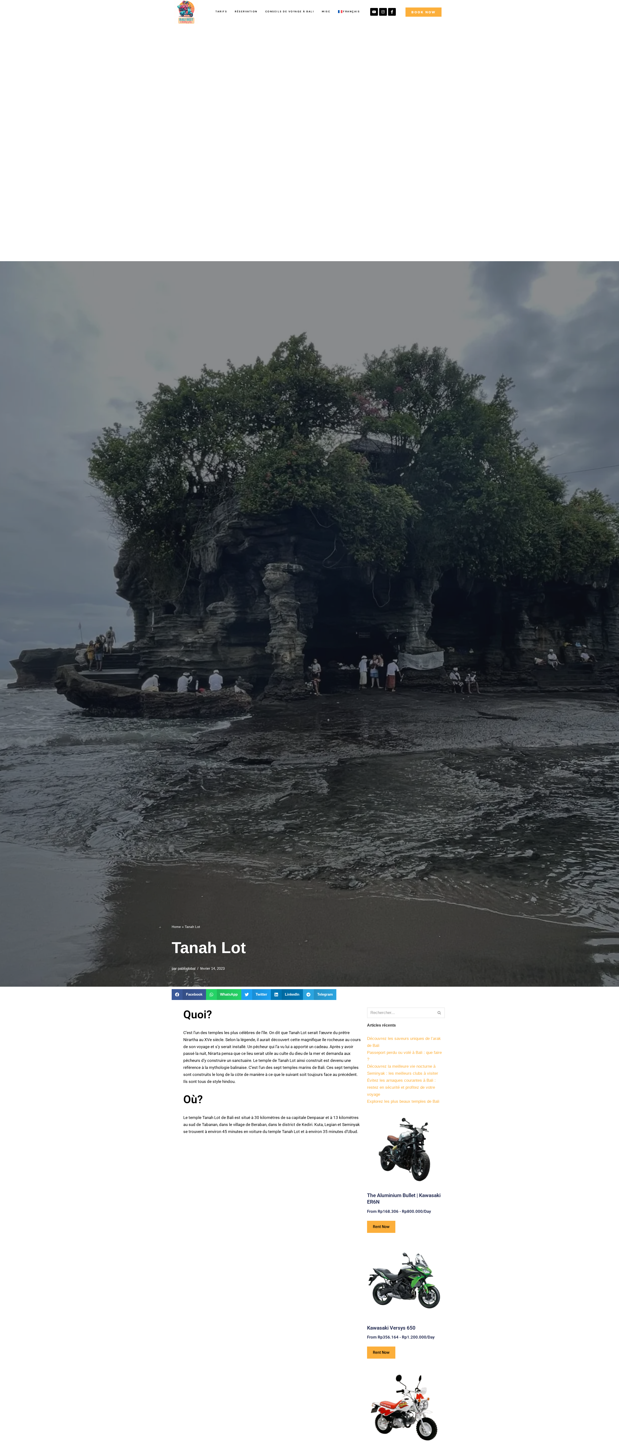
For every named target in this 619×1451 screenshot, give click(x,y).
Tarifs (221, 11)
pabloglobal (186, 968)
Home (176, 927)
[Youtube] (374, 12)
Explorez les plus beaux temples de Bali (403, 1101)
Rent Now (381, 1226)
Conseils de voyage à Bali (289, 11)
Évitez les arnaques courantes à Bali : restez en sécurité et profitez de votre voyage (401, 1087)
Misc (326, 11)
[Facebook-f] (392, 12)
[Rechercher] (439, 1012)
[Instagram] (383, 12)
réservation (246, 11)
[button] (189, 994)
